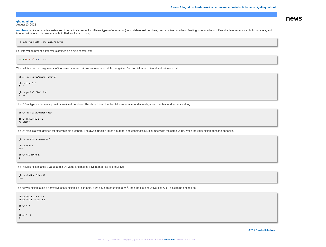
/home (175, 7)
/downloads (195, 7)
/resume (224, 7)
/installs (236, 7)
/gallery (262, 7)
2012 (252, 230)
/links (245, 7)
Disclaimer (169, 239)
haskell (261, 230)
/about (272, 7)
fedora (271, 230)
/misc (253, 7)
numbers (22, 30)
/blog (183, 7)
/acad (215, 7)
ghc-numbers (25, 21)
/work (207, 7)
